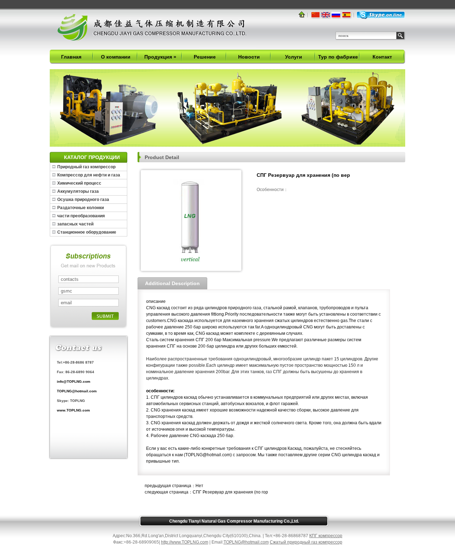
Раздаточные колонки (80, 207)
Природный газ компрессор (86, 166)
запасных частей (75, 224)
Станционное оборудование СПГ (86, 233)
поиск (400, 35)
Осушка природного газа (83, 199)
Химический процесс (79, 183)
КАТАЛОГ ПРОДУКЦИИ (92, 157)
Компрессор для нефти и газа (88, 175)
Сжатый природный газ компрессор (306, 542)
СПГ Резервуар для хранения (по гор (230, 492)
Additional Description (172, 283)
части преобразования (81, 215)
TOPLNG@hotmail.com (77, 391)
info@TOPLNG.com (73, 381)
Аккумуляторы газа (78, 191)
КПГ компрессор (325, 535)
